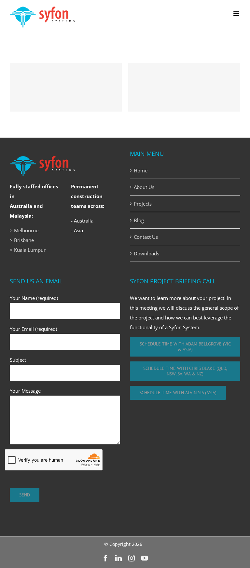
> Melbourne (24, 230)
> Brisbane (22, 240)
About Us (144, 187)
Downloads (146, 253)
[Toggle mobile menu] (236, 13)
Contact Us (146, 237)
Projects (143, 203)
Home (140, 170)
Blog (139, 220)
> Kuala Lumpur (28, 250)
